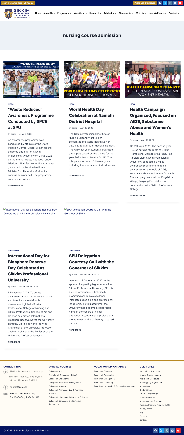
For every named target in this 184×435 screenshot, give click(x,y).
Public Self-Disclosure (144, 3)
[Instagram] (170, 3)
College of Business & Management (65, 382)
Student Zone (146, 390)
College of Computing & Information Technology (65, 402)
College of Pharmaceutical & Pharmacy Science (66, 391)
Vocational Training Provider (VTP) (155, 405)
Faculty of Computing (103, 382)
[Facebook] (160, 3)
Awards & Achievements (150, 375)
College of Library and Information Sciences (68, 397)
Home (38, 13)
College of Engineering (59, 379)
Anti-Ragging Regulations (151, 382)
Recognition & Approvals (150, 371)
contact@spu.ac (18, 386)
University (13, 251)
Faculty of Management (104, 379)
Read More (15, 185)
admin (14, 134)
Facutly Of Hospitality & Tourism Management (114, 386)
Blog (141, 412)
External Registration (149, 394)
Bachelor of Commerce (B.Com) (63, 375)
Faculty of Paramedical (104, 375)
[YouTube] (180, 3)
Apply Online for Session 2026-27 (17, 3)
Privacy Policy (146, 409)
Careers (143, 416)
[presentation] (31, 79)
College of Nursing (57, 386)
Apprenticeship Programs (151, 401)
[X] (165, 3)
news (11, 104)
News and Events (147, 397)
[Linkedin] (175, 3)
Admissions (145, 386)
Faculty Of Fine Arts (103, 371)
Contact (143, 420)
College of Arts (55, 371)
